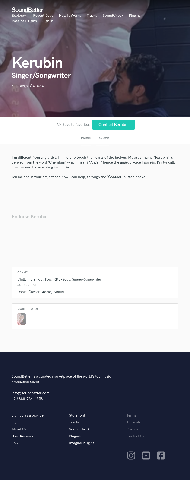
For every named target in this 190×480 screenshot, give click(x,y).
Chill (21, 279)
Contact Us (135, 436)
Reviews (102, 138)
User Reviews (22, 436)
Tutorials (134, 422)
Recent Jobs (43, 15)
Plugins (134, 15)
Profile (86, 138)
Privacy (132, 429)
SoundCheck (113, 15)
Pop (48, 279)
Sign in (47, 21)
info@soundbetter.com (30, 393)
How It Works (70, 15)
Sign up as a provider (28, 415)
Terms (131, 415)
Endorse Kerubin (30, 217)
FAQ (15, 443)
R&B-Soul (62, 279)
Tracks (92, 15)
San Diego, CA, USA (28, 86)
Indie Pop (34, 279)
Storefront (77, 415)
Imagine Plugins (24, 21)
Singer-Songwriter (86, 279)
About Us (19, 429)
